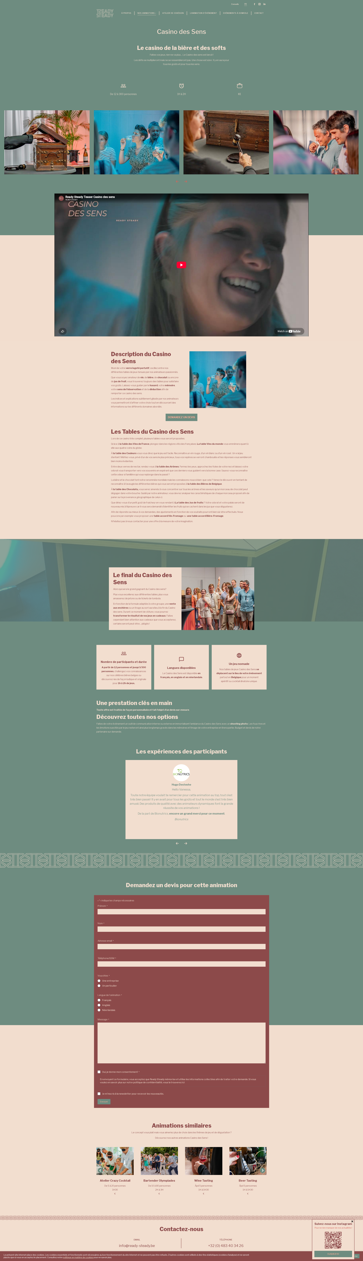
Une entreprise (110, 980)
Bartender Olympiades (159, 1180)
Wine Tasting (203, 1180)
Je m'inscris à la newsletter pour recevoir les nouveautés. (133, 1093)
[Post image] (115, 1161)
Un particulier (109, 985)
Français (106, 1000)
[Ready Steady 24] (316, 142)
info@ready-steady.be (137, 1246)
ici (183, 1082)
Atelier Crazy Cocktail (115, 1180)
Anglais (106, 1005)
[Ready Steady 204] (47, 142)
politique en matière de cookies (78, 1257)
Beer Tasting (248, 1180)
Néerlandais (108, 1010)
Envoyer (104, 1101)
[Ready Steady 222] (226, 142)
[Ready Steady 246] (136, 142)
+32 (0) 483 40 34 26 (226, 1246)
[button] (177, 181)
